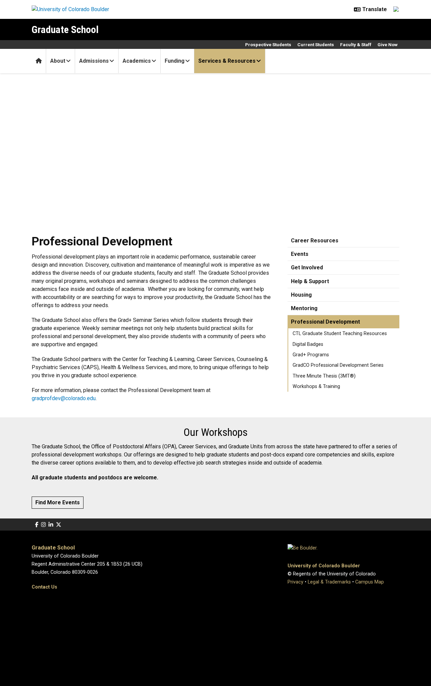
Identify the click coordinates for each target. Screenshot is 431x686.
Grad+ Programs (311, 355)
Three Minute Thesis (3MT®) (324, 376)
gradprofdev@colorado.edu (64, 398)
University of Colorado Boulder (324, 566)
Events (299, 254)
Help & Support (310, 281)
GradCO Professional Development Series (338, 365)
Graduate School (65, 29)
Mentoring (304, 308)
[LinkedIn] (50, 524)
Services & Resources (227, 61)
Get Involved (307, 267)
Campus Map (369, 582)
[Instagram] (43, 524)
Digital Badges (308, 344)
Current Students (315, 44)
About (57, 61)
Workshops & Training (316, 386)
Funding (175, 61)
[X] (58, 524)
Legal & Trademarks (329, 582)
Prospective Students (268, 44)
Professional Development (325, 322)
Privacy (295, 582)
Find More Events (57, 502)
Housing (301, 295)
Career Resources (314, 240)
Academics (137, 61)
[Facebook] (36, 524)
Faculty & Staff (355, 44)
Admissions (94, 61)
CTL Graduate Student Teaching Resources (340, 333)
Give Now (387, 44)
